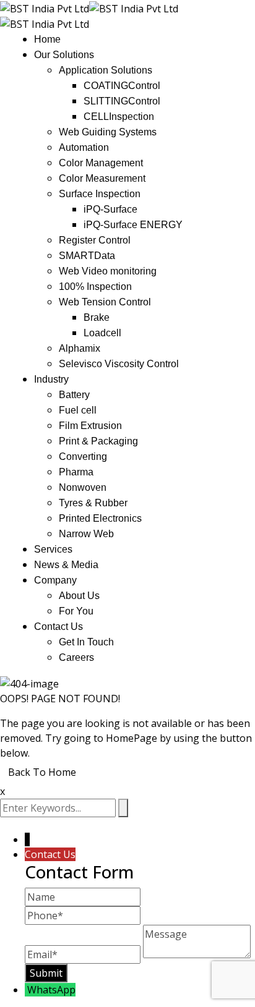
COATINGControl (122, 85)
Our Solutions (64, 54)
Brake (97, 317)
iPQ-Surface (110, 209)
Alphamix (79, 348)
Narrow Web (86, 534)
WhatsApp (51, 989)
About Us (79, 595)
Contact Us (58, 626)
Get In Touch (86, 642)
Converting (83, 456)
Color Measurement (102, 178)
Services (53, 549)
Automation (84, 147)
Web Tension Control (105, 302)
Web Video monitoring (108, 271)
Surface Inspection (99, 194)
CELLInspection (119, 116)
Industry (51, 379)
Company (55, 580)
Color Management (101, 163)
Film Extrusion (90, 425)
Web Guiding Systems (108, 132)
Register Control (95, 240)
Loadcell (102, 333)
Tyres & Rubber (93, 503)
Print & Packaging (98, 441)
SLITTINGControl (122, 101)
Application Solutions (105, 70)
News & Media (66, 564)
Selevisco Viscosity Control (119, 364)
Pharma (76, 472)
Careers (76, 657)
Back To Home (42, 772)
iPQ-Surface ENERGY (133, 224)
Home (47, 39)
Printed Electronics (100, 518)
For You (76, 611)
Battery (74, 394)
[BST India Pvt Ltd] (44, 7)
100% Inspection (95, 286)
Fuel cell (78, 410)
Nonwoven (82, 487)
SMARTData (87, 255)
